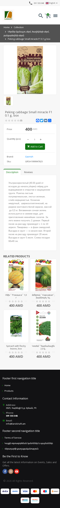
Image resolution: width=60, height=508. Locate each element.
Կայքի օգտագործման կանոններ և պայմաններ (28, 443)
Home (7, 27)
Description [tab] (12, 172)
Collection (19, 27)
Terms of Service (13, 437)
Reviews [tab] (28, 172)
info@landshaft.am (16, 423)
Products (9, 390)
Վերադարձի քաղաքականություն (21, 448)
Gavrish (29, 156)
